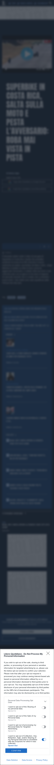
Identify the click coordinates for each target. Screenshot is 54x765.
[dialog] (27, 707)
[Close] (48, 654)
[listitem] (27, 701)
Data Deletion (12, 760)
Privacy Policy (42, 760)
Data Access (27, 760)
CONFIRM (16, 751)
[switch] (44, 707)
